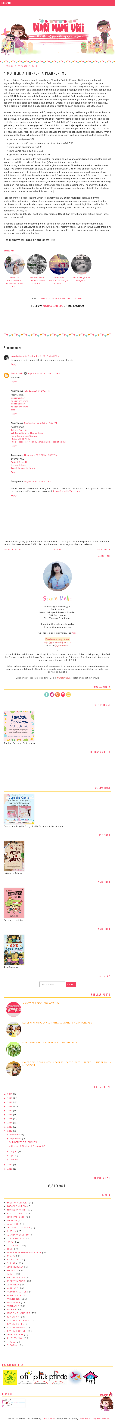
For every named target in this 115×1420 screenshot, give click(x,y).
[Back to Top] (106, 1402)
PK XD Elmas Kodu (20, 438)
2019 (10, 1102)
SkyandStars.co (101, 1418)
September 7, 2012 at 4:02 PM (43, 356)
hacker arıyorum (19, 401)
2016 (10, 1114)
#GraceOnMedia (16, 1206)
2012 (10, 1131)
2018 (10, 1106)
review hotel (15, 1323)
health (11, 1273)
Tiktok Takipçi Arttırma (23, 468)
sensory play (15, 1334)
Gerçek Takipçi (18, 465)
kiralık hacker (18, 398)
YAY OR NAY (13, 1245)
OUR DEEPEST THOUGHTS (23, 1142)
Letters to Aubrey (18, 1227)
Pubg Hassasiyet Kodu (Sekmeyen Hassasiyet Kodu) (38, 441)
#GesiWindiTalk (17, 1202)
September (16, 1138)
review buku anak (18, 1320)
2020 (10, 1098)
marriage (12, 1288)
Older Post (102, 549)
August (14, 1151)
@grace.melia (53, 305)
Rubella (11, 1231)
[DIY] (9, 1249)
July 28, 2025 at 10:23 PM (37, 390)
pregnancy (13, 1302)
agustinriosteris (19, 356)
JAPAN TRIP (13, 1223)
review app (13, 1316)
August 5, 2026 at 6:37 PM (38, 481)
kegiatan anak (16, 1281)
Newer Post (13, 549)
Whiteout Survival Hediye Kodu (27, 433)
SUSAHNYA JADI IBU (17, 1234)
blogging (13, 1259)
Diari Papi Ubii (15, 1216)
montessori (14, 1295)
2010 (10, 1168)
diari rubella (15, 1266)
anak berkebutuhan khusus (24, 1252)
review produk (16, 1330)
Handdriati (84, 1418)
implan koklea (15, 1277)
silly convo (14, 1338)
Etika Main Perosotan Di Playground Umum (50, 1042)
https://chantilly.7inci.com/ (66, 491)
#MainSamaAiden (17, 1209)
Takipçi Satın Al (19, 430)
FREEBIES (12, 1220)
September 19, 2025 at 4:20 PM (40, 423)
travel (11, 1341)
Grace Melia (17, 373)
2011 (10, 1164)
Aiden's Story (15, 1213)
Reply (14, 364)
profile (11, 1309)
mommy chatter (50, 298)
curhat (11, 1263)
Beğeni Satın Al (19, 462)
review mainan (16, 1327)
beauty (11, 1256)
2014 (10, 1122)
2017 (10, 1110)
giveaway (12, 1270)
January (14, 1159)
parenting (13, 1298)
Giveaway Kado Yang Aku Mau (40, 1002)
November (15, 1134)
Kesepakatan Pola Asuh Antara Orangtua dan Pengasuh (58, 1022)
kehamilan (13, 1284)
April (12, 1155)
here (74, 632)
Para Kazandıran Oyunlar (24, 436)
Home (58, 549)
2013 (10, 1127)
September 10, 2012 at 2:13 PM (44, 373)
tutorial (12, 1345)
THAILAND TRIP (15, 1238)
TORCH (10, 1241)
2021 (10, 1094)
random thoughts (71, 298)
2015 (10, 1118)
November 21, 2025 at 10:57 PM (40, 455)
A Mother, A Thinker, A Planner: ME (27, 1146)
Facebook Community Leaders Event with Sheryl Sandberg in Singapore (66, 1063)
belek (13, 409)
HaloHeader (48, 1418)
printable (13, 1306)
